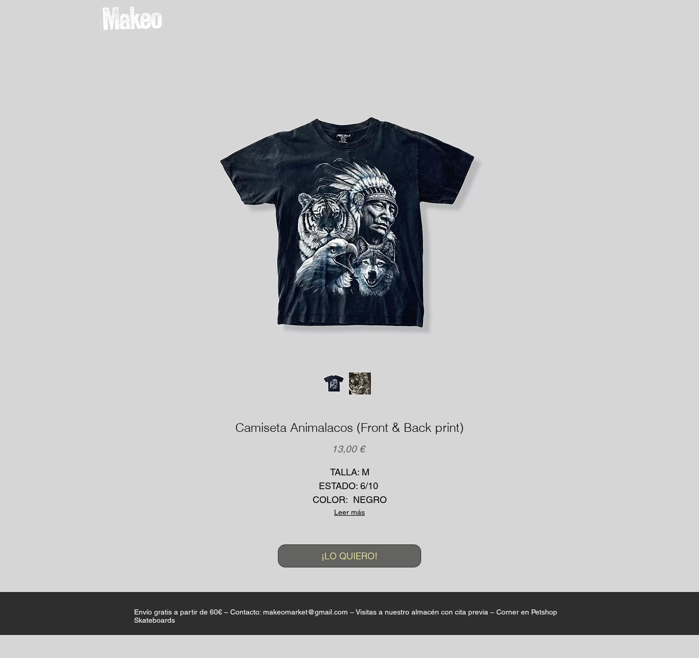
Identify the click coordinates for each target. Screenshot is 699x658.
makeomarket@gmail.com (305, 612)
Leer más (349, 512)
